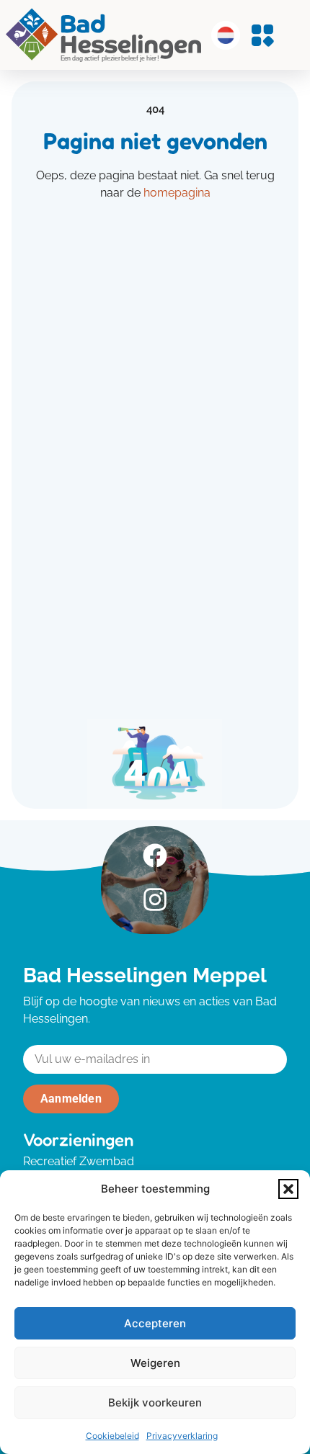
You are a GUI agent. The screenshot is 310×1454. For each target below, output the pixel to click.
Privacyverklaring (182, 1435)
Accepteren (155, 1323)
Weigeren (155, 1363)
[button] (288, 1189)
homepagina (177, 192)
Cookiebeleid (112, 1435)
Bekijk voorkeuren (155, 1402)
